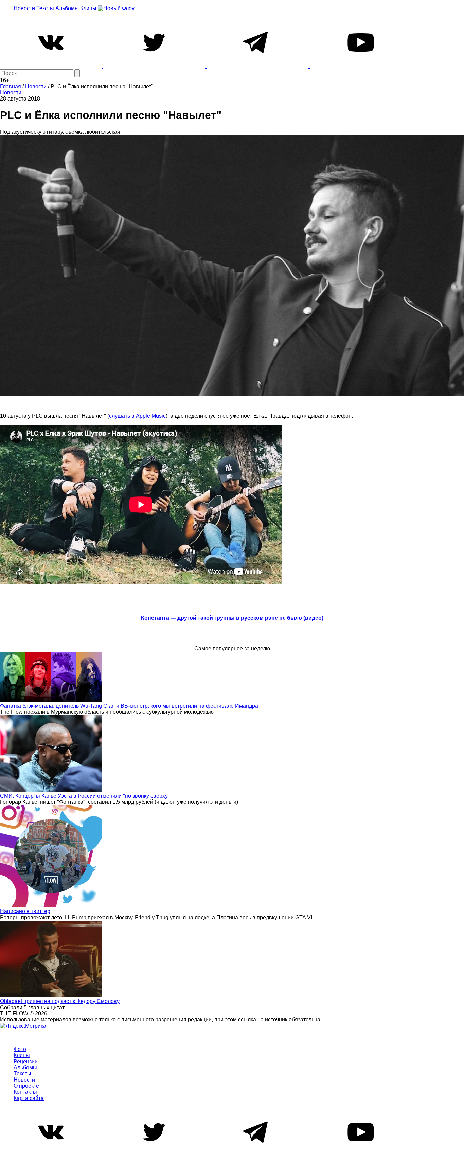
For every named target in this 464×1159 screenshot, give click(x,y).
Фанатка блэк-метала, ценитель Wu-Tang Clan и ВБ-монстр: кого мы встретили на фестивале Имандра (129, 706)
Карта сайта (29, 1098)
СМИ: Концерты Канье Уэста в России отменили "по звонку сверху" (85, 796)
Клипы (88, 8)
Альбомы (67, 8)
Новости (24, 8)
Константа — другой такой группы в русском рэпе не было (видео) (232, 618)
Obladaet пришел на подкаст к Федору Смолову (60, 1001)
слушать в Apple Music (137, 416)
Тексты (45, 8)
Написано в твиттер (25, 911)
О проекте (26, 1086)
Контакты (25, 1092)
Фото (20, 1049)
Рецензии (26, 1061)
